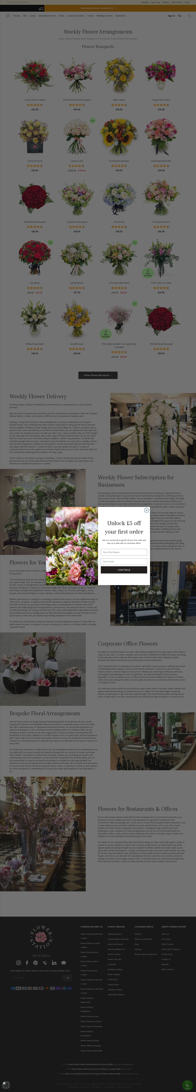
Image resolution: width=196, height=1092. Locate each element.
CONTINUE (124, 569)
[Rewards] (6, 1085)
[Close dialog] (146, 510)
